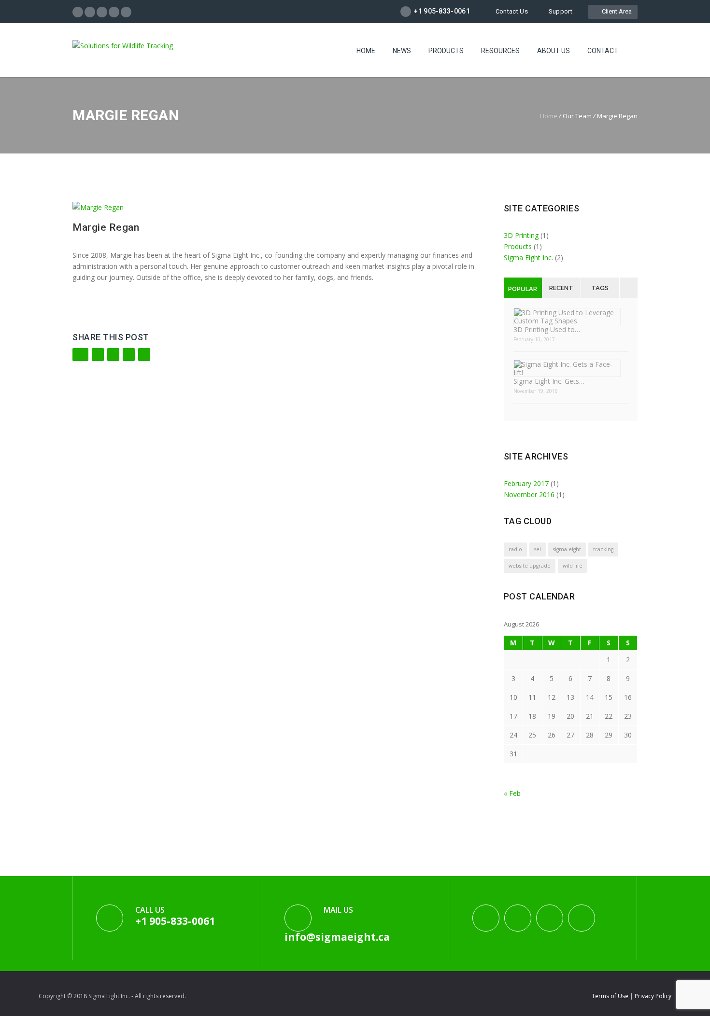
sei (537, 549)
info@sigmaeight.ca (337, 937)
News (402, 51)
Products (446, 51)
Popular (522, 288)
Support (560, 11)
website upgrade (530, 565)
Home (365, 51)
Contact (602, 51)
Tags (600, 288)
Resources (500, 51)
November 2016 (529, 494)
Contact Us (512, 11)
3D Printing (521, 235)
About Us (553, 51)
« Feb (512, 793)
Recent (561, 288)
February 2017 (526, 483)
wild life (572, 565)
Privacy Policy (653, 996)
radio (515, 549)
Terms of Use (611, 996)
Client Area (615, 11)
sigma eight (567, 549)
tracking (603, 549)
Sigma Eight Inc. (528, 257)
